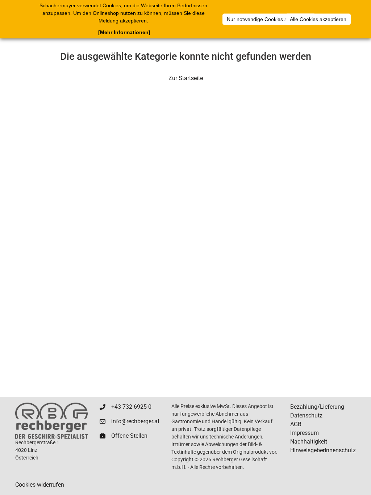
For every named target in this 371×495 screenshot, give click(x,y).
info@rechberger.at (135, 421)
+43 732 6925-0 (131, 406)
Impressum (304, 432)
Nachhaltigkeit (308, 441)
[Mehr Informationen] (124, 32)
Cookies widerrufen (39, 484)
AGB (295, 424)
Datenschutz (306, 415)
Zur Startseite (185, 78)
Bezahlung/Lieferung (317, 406)
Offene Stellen (129, 435)
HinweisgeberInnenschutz (323, 450)
